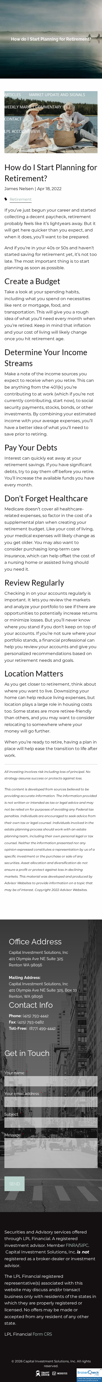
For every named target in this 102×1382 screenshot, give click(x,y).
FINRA (72, 1245)
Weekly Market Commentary (32, 106)
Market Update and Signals (57, 94)
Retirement (21, 199)
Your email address (40, 1093)
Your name (33, 1073)
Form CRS (42, 1334)
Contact (12, 119)
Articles (12, 94)
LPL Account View (22, 131)
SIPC (83, 1245)
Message (31, 1135)
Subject (30, 1114)
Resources (15, 82)
